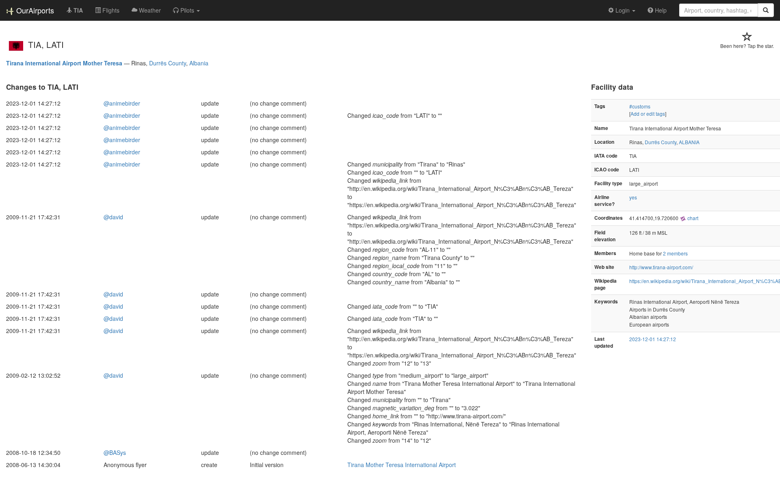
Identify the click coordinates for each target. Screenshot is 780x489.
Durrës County (167, 63)
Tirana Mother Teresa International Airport (401, 465)
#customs (639, 106)
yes (633, 197)
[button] (186, 10)
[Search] (766, 10)
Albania (198, 63)
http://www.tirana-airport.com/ (661, 267)
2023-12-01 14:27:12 (652, 338)
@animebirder (122, 103)
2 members (675, 253)
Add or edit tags (647, 113)
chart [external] (692, 217)
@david (113, 217)
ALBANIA (689, 141)
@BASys (115, 452)
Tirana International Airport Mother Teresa (64, 63)
